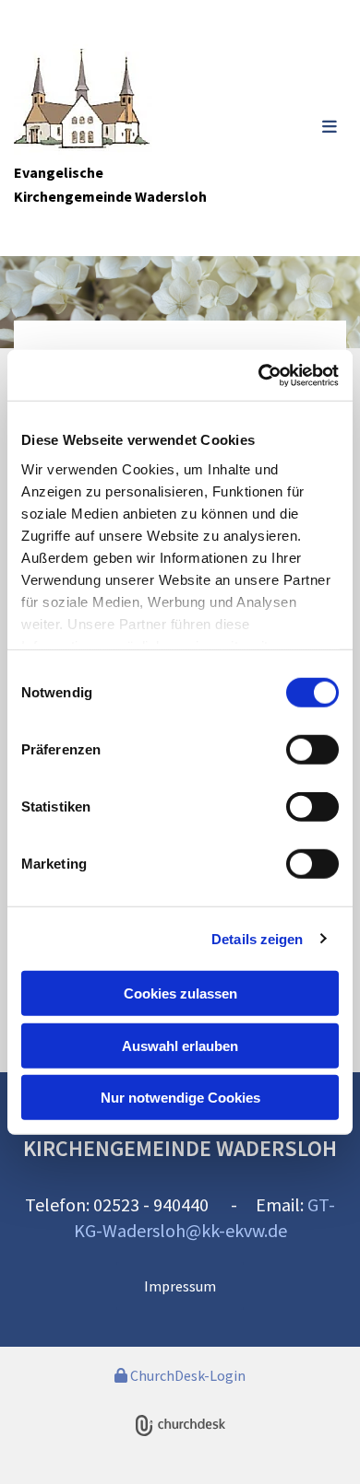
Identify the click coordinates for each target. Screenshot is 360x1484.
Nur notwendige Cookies (180, 1097)
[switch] (312, 750)
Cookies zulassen (180, 993)
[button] (302, 128)
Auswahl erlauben (180, 1045)
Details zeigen (257, 938)
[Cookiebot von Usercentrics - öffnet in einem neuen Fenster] (259, 375)
